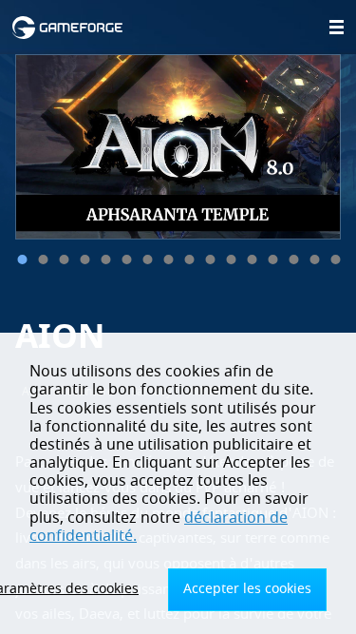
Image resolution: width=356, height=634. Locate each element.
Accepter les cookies (247, 589)
